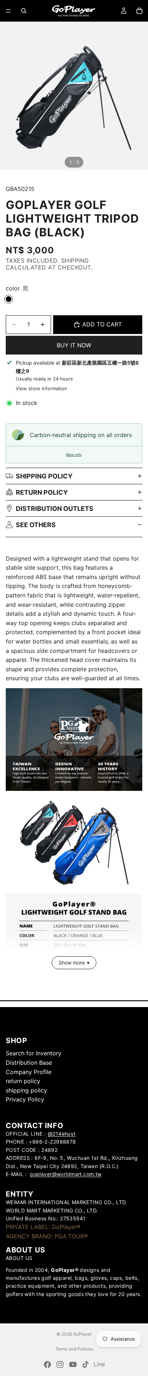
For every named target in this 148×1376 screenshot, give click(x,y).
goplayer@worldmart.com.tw (66, 1174)
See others (36, 525)
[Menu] (8, 11)
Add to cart (102, 324)
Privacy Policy (25, 1099)
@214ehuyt (62, 1134)
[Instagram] (60, 1364)
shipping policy (26, 1090)
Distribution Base (29, 1062)
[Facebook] (47, 1364)
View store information (41, 388)
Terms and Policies (74, 1348)
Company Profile (28, 1071)
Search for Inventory (33, 1053)
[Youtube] (73, 1364)
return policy (42, 492)
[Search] (24, 11)
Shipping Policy (44, 476)
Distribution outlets (54, 508)
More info (74, 455)
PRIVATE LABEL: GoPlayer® (43, 1226)
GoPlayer (82, 1334)
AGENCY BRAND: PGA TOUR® (47, 1236)
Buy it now (74, 345)
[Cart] (139, 11)
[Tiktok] (85, 1364)
